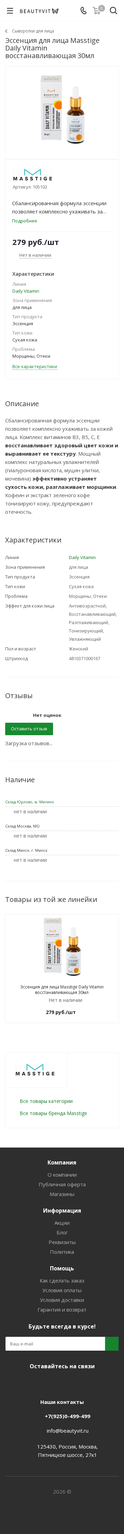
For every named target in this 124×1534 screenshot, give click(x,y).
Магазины (62, 1193)
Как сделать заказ (62, 1280)
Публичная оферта (62, 1184)
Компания (62, 1162)
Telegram (52, 1382)
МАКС (69, 1382)
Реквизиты (62, 1242)
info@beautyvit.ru (68, 1430)
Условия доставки (62, 1299)
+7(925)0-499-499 (67, 1416)
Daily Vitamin (25, 291)
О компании (62, 1174)
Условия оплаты (62, 1290)
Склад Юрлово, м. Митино (29, 801)
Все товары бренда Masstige (53, 1113)
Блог (62, 1232)
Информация (62, 1210)
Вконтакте (34, 1382)
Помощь (62, 1268)
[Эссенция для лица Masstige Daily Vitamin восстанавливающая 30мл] (62, 109)
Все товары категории (46, 1101)
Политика (62, 1251)
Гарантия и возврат (62, 1309)
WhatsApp (86, 1382)
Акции (62, 1222)
